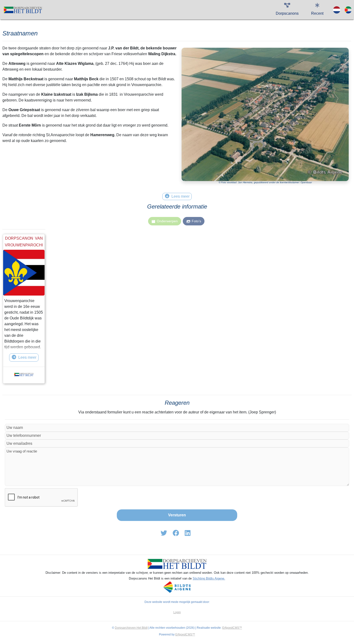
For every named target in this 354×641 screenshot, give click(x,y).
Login (177, 612)
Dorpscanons (287, 13)
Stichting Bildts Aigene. (209, 578)
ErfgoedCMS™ (232, 627)
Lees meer (27, 357)
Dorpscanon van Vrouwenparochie (24, 245)
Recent (317, 13)
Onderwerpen (167, 221)
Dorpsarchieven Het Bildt (131, 627)
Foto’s (196, 221)
